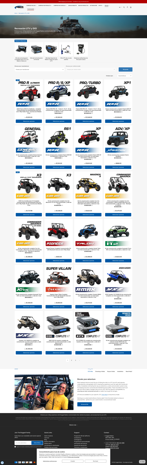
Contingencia (77, 439)
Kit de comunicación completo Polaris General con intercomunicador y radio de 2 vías (29, 155)
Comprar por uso (31, 5)
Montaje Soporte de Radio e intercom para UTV (51, 59)
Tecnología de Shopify (127, 462)
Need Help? (129, 371)
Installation (120, 371)
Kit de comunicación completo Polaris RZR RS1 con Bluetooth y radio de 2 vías (59, 155)
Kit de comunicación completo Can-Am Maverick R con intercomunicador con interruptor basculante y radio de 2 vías (88, 202)
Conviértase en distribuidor (51, 445)
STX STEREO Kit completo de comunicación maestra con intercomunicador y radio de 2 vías (88, 342)
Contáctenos (77, 437)
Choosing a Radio (100, 371)
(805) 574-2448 (114, 448)
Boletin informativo (49, 441)
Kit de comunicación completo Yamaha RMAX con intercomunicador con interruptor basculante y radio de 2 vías (88, 296)
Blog (45, 439)
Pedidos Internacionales (50, 447)
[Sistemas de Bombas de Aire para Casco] (81, 49)
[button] (59, 113)
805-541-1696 (120, 443)
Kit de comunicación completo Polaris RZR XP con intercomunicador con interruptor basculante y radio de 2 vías (88, 156)
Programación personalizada (82, 441)
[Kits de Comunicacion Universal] (36, 49)
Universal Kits (84, 404)
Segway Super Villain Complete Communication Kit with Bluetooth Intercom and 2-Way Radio (59, 296)
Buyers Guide (111, 371)
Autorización (93, 5)
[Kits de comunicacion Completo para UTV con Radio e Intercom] (21, 49)
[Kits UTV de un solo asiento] (66, 49)
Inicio (16, 13)
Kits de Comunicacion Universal (36, 58)
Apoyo (100, 5)
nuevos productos (83, 5)
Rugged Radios (119, 462)
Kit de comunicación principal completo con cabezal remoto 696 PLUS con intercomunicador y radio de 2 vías (118, 342)
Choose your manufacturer (22, 66)
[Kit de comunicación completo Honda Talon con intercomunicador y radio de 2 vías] (88, 233)
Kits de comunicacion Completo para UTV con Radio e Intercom (21, 59)
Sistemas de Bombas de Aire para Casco (81, 58)
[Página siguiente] (79, 360)
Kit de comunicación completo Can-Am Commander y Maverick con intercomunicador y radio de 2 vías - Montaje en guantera (29, 250)
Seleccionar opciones (29, 121)
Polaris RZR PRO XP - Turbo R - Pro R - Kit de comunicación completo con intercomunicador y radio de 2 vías (59, 110)
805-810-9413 (114, 446)
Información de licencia (80, 443)
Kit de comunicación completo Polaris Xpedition (118, 155)
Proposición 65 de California (82, 436)
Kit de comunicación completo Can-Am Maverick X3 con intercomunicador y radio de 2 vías (58, 202)
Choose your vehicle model (73, 66)
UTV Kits (90, 371)
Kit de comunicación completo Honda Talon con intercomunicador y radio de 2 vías (88, 249)
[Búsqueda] (124, 7)
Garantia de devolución (80, 445)
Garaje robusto (72, 5)
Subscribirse (37, 442)
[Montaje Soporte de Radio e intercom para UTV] (51, 49)
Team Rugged (30, 9)
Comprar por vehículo (59, 5)
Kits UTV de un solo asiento (66, 58)
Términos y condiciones (80, 447)
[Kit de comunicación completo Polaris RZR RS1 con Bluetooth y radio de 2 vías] (59, 140)
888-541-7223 (115, 444)
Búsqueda (125, 69)
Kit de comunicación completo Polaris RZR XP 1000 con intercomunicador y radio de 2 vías (118, 109)
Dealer (106, 5)
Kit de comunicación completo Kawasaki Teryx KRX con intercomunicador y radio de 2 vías (118, 249)
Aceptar (73, 461)
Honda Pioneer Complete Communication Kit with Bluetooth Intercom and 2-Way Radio (58, 249)
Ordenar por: (109, 75)
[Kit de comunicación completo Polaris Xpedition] (118, 140)
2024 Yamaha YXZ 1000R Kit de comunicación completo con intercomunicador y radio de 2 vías (118, 296)
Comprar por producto (44, 5)
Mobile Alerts (48, 443)
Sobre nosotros (48, 436)
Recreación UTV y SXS (24, 13)
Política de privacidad (73, 457)
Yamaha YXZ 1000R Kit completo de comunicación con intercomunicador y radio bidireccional (29, 342)
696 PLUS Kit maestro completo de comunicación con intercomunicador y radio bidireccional (58, 342)
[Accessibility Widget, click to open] (2, 462)
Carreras (46, 437)
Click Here (104, 394)
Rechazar (95, 461)
